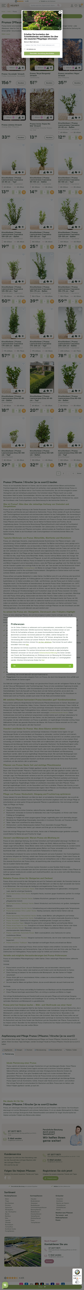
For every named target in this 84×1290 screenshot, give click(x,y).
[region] (42, 645)
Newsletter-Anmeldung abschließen (42, 53)
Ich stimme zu (31, 49)
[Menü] (80, 1270)
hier (27, 645)
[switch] (77, 1282)
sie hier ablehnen (45, 642)
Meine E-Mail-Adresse (31, 42)
